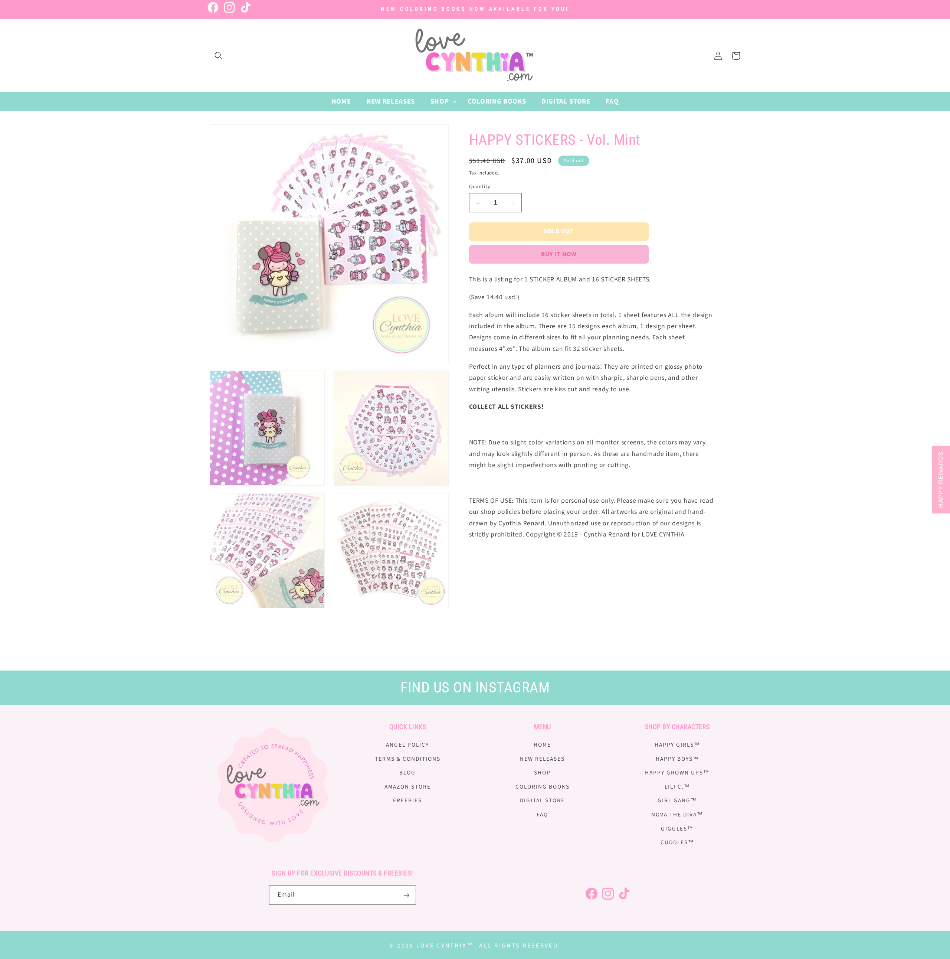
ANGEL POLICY (407, 745)
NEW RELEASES (542, 759)
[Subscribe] (406, 895)
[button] (218, 56)
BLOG (407, 773)
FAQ (542, 814)
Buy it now (559, 254)
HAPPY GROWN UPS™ (677, 773)
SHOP (542, 773)
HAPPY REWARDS (941, 479)
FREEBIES (407, 801)
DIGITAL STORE (542, 801)
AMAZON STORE (407, 787)
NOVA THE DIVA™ (677, 814)
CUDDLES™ (677, 843)
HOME (542, 745)
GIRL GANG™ (677, 801)
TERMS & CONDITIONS (407, 759)
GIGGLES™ (677, 829)
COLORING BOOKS (542, 787)
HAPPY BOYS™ (677, 759)
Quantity (480, 186)
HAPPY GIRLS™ (677, 745)
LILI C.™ (677, 787)
